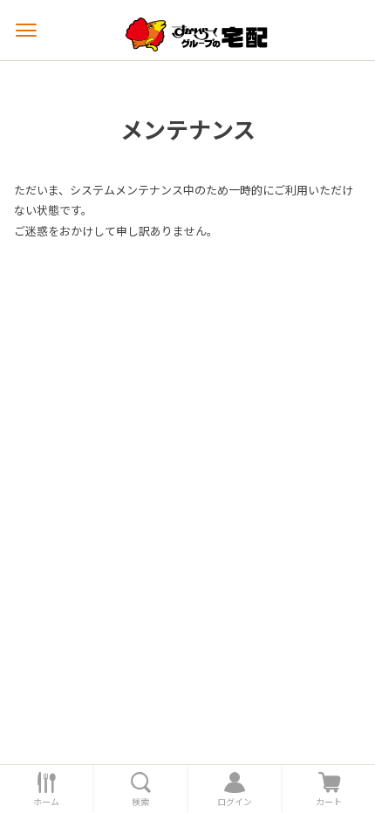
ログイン (234, 801)
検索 (140, 801)
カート (329, 801)
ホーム (46, 801)
